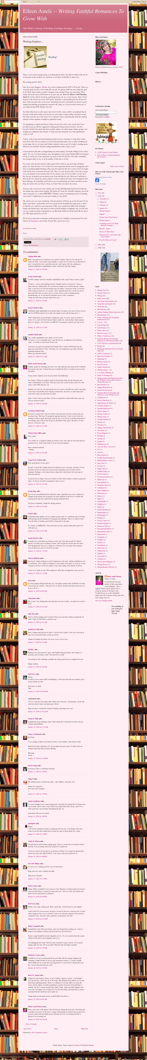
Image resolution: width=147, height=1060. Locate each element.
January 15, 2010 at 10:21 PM (38, 919)
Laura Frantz (33, 886)
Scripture (100, 540)
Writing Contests (102, 362)
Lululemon (101, 488)
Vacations (100, 559)
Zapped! (102, 214)
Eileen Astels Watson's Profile (103, 177)
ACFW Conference (103, 353)
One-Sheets (101, 430)
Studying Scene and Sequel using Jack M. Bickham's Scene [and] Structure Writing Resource (109, 380)
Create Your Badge (100, 184)
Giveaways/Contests (103, 477)
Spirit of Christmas (103, 375)
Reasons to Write (102, 526)
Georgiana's (35, 221)
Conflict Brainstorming (104, 458)
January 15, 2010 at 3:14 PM (37, 834)
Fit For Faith (101, 474)
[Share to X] (63, 239)
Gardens (100, 422)
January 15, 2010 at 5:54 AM (37, 506)
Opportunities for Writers (105, 403)
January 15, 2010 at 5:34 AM (37, 453)
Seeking (100, 438)
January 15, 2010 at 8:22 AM (37, 607)
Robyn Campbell (34, 926)
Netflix (99, 507)
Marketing (100, 359)
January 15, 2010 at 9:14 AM (37, 642)
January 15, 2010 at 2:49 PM (37, 816)
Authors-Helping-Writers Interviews (109, 312)
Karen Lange (32, 765)
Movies (99, 496)
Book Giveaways (102, 333)
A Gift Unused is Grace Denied (107, 152)
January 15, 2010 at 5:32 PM (37, 879)
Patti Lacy (31, 674)
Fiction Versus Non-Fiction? (108, 217)
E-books (100, 466)
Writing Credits (102, 414)
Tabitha (44, 87)
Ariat (99, 452)
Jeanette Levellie (34, 629)
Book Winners (102, 385)
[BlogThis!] (61, 239)
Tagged (99, 441)
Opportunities (101, 512)
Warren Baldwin (34, 558)
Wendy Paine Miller (35, 433)
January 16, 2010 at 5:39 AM (37, 948)
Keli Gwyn (32, 903)
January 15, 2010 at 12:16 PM (38, 758)
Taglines (100, 553)
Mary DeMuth (102, 490)
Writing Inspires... (34, 245)
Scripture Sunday (103, 406)
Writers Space (101, 411)
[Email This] (59, 239)
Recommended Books (104, 529)
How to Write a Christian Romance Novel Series (108, 156)
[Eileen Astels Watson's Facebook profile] (97, 181)
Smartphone (101, 545)
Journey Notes (102, 293)
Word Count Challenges (105, 562)
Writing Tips (101, 290)
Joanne (30, 513)
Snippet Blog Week (103, 387)
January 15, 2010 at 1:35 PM (37, 794)
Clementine (32, 598)
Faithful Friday (102, 471)
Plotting (100, 518)
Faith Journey (101, 328)
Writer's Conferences (104, 336)
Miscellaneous (101, 315)
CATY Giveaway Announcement (108, 343)
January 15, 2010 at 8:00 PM (37, 896)
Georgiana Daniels (34, 410)
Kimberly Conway (34, 955)
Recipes (99, 346)
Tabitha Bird (32, 256)
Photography (101, 515)
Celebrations (101, 397)
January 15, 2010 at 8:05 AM (37, 591)
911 (98, 449)
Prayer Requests (102, 433)
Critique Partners (102, 419)
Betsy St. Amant (34, 975)
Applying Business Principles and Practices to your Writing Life (108, 394)
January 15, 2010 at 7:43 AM (37, 573)
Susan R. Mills (33, 718)
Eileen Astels (101, 298)
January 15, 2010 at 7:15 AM (37, 551)
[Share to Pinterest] (68, 239)
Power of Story (102, 520)
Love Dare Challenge (104, 372)
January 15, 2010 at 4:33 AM (37, 356)
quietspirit (31, 823)
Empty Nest (101, 469)
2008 (100, 248)
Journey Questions (103, 400)
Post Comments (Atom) (39, 1032)
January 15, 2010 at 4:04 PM (37, 856)
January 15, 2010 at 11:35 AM (38, 727)
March (102, 202)
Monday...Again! (104, 228)
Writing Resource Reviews (105, 567)
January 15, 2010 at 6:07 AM (37, 531)
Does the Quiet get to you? (108, 240)
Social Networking (103, 390)
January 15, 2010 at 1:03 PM (37, 771)
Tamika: (31, 649)
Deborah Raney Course (104, 460)
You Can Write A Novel (105, 447)
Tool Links (101, 556)
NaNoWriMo (101, 501)
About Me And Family (104, 304)
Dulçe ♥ (30, 779)
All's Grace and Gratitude (105, 301)
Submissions (101, 551)
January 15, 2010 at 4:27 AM (37, 327)
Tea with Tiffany (34, 863)
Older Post (84, 1029)
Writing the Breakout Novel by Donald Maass (110, 350)
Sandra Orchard (102, 367)
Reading (100, 436)
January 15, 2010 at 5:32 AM (37, 426)
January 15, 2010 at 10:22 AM (38, 711)
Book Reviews (102, 309)
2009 (100, 245)
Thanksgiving (101, 444)
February (103, 205)
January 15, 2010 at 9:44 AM (37, 667)
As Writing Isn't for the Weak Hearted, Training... (108, 224)
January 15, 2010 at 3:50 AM (37, 301)
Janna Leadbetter (34, 801)
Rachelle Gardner (103, 523)
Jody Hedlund (101, 482)
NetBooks (100, 504)
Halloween (100, 479)
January (102, 208)
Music (99, 499)
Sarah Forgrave (33, 538)
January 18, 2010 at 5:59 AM (37, 968)
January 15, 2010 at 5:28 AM (37, 403)
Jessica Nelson (33, 276)
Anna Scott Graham (35, 460)
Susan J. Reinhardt (35, 734)
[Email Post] (55, 239)
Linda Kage (32, 491)
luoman (77, 1045)
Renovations (101, 534)
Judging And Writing (104, 428)
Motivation (101, 493)
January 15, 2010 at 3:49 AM (37, 269)
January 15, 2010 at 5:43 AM (37, 484)
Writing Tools (101, 417)
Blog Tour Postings (103, 356)
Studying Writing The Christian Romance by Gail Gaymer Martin (108, 340)
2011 (100, 193)
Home (56, 1029)
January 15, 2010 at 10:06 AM (38, 691)
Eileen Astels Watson (35, 363)
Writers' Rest (101, 330)
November (103, 199)
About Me (100, 306)
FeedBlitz (106, 117)
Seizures (100, 542)
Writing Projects (102, 564)
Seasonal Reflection (103, 408)
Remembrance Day (103, 531)
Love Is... (100, 322)
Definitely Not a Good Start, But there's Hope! (110, 236)
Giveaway (100, 425)
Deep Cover (101, 364)
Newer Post (27, 1029)
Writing (99, 296)
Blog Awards (101, 455)
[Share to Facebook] (65, 239)
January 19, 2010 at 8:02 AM (37, 999)
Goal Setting (101, 325)
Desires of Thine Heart (106, 232)
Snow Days (101, 548)
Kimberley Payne (103, 485)
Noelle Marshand (102, 510)
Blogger (91, 1045)
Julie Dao (31, 614)
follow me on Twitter (117, 166)
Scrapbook (100, 537)
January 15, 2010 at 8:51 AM (37, 622)
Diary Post (100, 463)
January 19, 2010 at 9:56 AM (37, 1019)
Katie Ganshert (33, 308)
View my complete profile (103, 600)
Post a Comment (31, 1024)
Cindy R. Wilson (34, 841)
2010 (100, 196)
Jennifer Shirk (33, 334)
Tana (30, 580)
